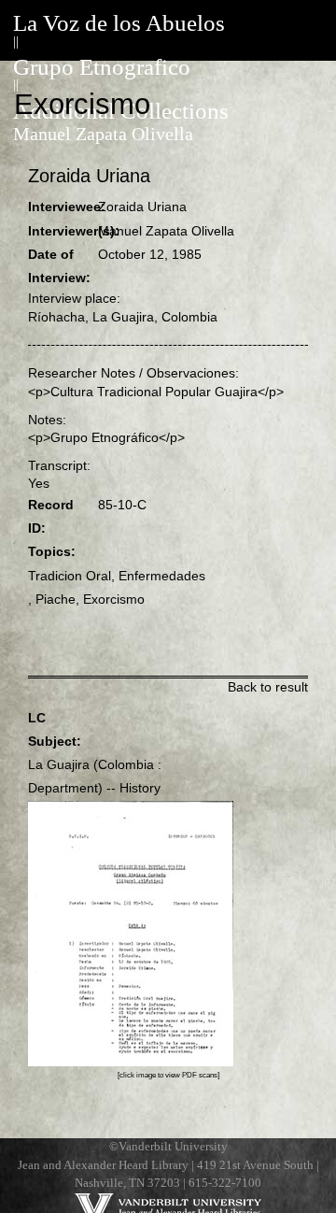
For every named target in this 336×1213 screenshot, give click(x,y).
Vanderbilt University (173, 1146)
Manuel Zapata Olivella (103, 134)
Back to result (268, 686)
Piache (55, 599)
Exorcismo (114, 599)
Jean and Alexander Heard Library (103, 1165)
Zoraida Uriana (142, 206)
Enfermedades (162, 575)
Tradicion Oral (69, 575)
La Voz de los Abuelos (119, 23)
